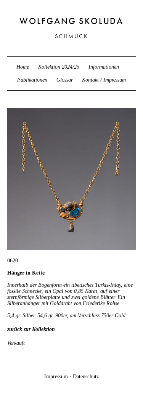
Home (22, 67)
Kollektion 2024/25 (58, 67)
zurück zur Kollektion (31, 329)
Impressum (56, 376)
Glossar (64, 80)
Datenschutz (86, 376)
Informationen (103, 67)
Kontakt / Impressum (104, 80)
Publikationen (32, 80)
